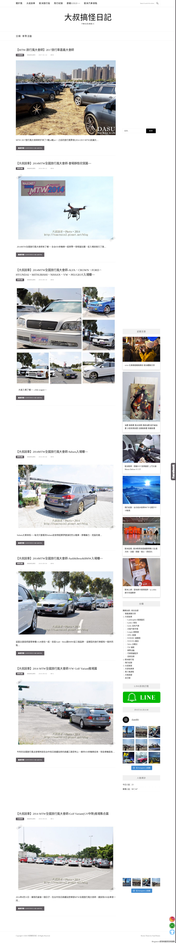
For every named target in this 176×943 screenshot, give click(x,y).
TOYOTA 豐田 (133, 641)
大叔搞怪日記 (88, 17)
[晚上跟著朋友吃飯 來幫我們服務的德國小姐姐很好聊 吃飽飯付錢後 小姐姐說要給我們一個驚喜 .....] (154, 757)
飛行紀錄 (58, 3)
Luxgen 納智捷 (133, 632)
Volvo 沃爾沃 (132, 644)
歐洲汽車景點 (90, 3)
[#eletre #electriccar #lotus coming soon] (128, 757)
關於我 (19, 3)
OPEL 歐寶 (131, 635)
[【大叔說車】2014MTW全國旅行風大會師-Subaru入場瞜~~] (66, 496)
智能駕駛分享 (130, 614)
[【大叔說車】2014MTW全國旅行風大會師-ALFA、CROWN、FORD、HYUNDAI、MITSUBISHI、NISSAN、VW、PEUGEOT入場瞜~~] (66, 335)
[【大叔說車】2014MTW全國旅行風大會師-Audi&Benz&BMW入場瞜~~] (66, 603)
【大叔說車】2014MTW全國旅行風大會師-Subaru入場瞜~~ (52, 451)
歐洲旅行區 (44, 3)
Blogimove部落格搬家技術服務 (163, 941)
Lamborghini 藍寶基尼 (136, 620)
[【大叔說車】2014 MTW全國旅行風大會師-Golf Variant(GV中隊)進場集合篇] (66, 858)
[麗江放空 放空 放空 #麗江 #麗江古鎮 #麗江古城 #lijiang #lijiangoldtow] (128, 745)
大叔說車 (30, 3)
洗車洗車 (131, 656)
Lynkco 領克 (132, 623)
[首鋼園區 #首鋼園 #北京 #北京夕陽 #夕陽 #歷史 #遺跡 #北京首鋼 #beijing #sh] (154, 745)
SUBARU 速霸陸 (133, 638)
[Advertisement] (66, 429)
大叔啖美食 (129, 669)
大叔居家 (128, 666)
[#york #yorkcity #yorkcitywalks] (141, 732)
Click (173, 471)
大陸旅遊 (128, 675)
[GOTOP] (172, 932)
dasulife (31, 55)
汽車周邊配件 (132, 653)
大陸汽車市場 (132, 629)
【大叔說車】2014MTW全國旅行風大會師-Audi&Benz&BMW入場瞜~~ (59, 558)
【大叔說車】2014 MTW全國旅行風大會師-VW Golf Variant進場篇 (56, 668)
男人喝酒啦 (129, 672)
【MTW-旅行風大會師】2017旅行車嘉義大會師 (45, 49)
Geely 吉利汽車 (133, 626)
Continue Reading (33, 148)
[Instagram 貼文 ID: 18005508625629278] (141, 745)
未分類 (127, 678)
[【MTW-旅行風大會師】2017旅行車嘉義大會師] (66, 98)
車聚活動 (20, 168)
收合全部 (135, 611)
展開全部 (126, 611)
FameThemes (156, 936)
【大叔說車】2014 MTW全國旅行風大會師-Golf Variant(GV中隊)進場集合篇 (62, 813)
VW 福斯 (130, 647)
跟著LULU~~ (73, 3)
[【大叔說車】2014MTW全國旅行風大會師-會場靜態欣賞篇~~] (66, 208)
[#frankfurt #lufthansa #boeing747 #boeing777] (128, 732)
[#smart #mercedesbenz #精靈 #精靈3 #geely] (154, 732)
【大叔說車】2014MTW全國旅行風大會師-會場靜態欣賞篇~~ (53, 163)
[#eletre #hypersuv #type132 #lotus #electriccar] (141, 757)
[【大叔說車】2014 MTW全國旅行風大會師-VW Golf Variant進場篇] (66, 713)
